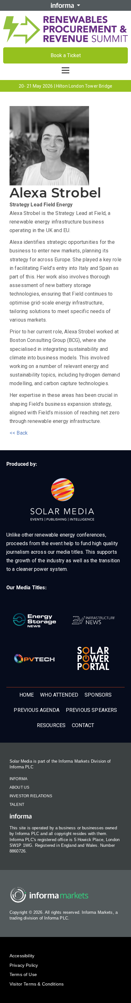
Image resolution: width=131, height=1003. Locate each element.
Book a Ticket (66, 55)
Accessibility (22, 955)
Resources (51, 725)
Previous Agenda (36, 710)
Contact (83, 725)
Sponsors (98, 695)
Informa (18, 779)
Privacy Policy (24, 965)
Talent (17, 804)
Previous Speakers (91, 710)
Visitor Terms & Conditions (37, 983)
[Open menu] (65, 70)
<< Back (19, 433)
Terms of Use (23, 974)
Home (26, 695)
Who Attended (59, 695)
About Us (19, 787)
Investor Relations (31, 796)
